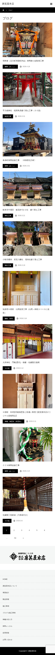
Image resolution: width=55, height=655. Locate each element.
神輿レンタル (7, 626)
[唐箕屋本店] (23, 3)
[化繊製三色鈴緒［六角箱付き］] (27, 494)
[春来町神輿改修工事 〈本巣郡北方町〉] (27, 139)
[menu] (51, 3)
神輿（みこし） (10, 67)
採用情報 (6, 633)
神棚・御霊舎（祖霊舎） (13, 421)
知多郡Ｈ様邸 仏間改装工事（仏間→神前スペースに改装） (26, 311)
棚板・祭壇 (9, 318)
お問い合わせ (7, 640)
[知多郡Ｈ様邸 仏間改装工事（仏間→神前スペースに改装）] (27, 288)
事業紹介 (6, 593)
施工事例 (6, 606)
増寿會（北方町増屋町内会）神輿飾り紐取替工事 (23, 61)
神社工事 (8, 216)
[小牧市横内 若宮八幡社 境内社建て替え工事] (27, 238)
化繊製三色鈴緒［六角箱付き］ (17, 515)
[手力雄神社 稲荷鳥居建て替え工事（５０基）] (27, 89)
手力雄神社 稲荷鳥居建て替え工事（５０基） (22, 110)
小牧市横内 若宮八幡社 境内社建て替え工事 (22, 259)
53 (15, 538)
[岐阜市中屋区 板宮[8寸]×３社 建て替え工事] (27, 189)
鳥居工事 (8, 116)
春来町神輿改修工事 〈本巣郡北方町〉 (19, 160)
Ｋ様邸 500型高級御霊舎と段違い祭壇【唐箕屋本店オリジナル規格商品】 (27, 414)
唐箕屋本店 (32, 651)
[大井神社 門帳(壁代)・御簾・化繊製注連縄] (27, 341)
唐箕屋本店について (10, 586)
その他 (7, 368)
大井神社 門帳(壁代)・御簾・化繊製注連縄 (21, 362)
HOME (5, 579)
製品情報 (6, 599)
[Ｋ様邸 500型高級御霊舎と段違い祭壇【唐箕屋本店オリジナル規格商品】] (27, 391)
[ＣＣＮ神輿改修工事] (27, 444)
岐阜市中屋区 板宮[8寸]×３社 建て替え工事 (22, 210)
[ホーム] (3, 8)
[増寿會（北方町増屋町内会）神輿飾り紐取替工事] (27, 40)
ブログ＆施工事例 (9, 613)
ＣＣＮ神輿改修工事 (11, 465)
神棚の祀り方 (7, 619)
